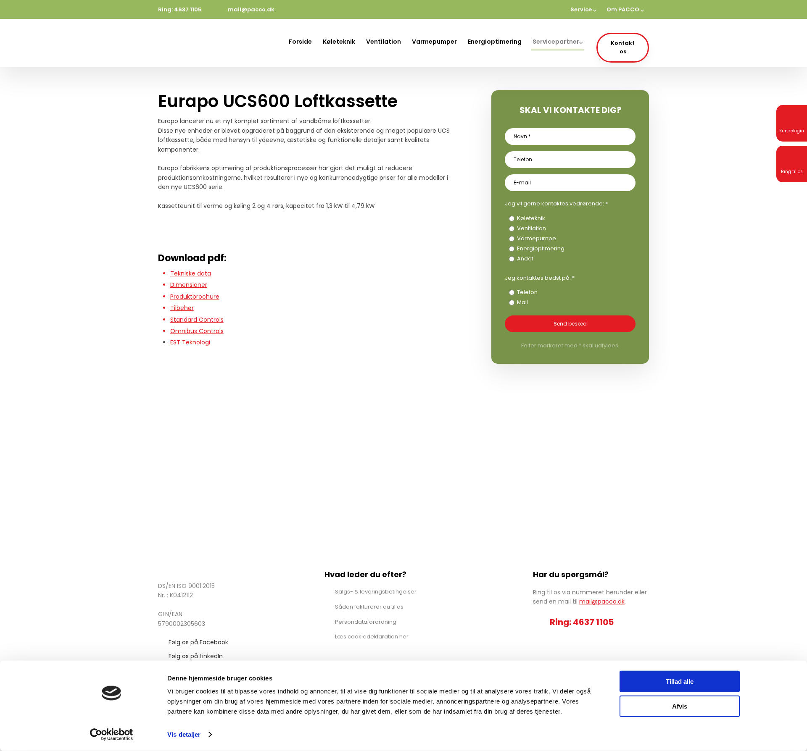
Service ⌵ (583, 9)
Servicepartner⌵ (558, 41)
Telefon (527, 292)
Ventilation (383, 41)
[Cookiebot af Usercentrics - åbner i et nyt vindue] (111, 734)
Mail (522, 302)
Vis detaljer (183, 734)
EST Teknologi (190, 342)
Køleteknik (339, 41)
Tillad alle (680, 681)
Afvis (679, 705)
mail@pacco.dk (602, 601)
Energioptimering (495, 41)
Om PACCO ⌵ (625, 9)
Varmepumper (434, 41)
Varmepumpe (536, 238)
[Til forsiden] (197, 43)
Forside (300, 41)
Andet (525, 259)
